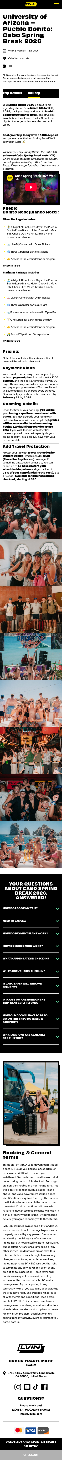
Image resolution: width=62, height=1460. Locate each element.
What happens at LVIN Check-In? (26, 958)
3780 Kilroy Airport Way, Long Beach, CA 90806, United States (31, 1375)
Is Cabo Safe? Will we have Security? (22, 985)
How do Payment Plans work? (25, 933)
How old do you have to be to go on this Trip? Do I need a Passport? (25, 1018)
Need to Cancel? (14, 920)
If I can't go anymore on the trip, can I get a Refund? (24, 1001)
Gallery (34, 93)
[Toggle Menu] (56, 4)
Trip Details (12, 93)
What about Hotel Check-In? (24, 971)
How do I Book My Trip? (20, 908)
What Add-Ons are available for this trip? (24, 1036)
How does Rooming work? (23, 946)
